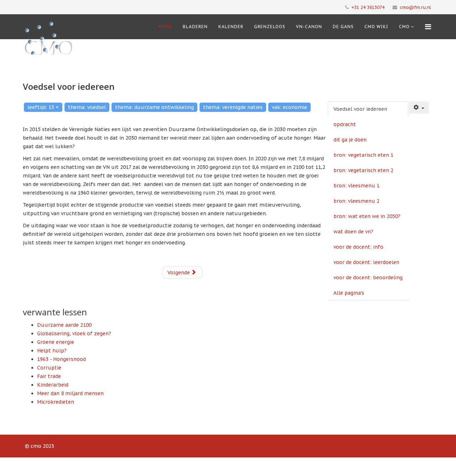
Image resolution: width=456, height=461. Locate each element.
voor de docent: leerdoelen (366, 262)
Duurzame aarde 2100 (64, 325)
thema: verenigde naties (233, 107)
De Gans (343, 26)
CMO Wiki (376, 26)
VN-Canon (309, 26)
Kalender (230, 26)
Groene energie (55, 342)
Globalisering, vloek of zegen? (74, 333)
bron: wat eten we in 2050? (366, 216)
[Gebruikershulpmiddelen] (419, 108)
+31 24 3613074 (367, 7)
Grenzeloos (269, 26)
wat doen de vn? (353, 231)
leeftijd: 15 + (43, 107)
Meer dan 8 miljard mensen (70, 393)
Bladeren (195, 26)
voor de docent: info (358, 247)
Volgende (179, 272)
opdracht (344, 124)
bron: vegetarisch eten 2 (363, 170)
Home (165, 26)
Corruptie (49, 367)
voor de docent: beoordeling (368, 277)
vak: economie (289, 107)
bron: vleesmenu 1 (356, 185)
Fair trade (49, 376)
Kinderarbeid (52, 385)
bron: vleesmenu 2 (356, 201)
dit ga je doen (350, 139)
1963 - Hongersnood (61, 359)
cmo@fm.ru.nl (415, 7)
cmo (404, 26)
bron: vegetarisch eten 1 (363, 155)
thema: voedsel (87, 107)
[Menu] (428, 26)
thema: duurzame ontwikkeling (154, 107)
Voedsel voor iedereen (360, 109)
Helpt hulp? (52, 350)
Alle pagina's (348, 293)
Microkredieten (55, 402)
